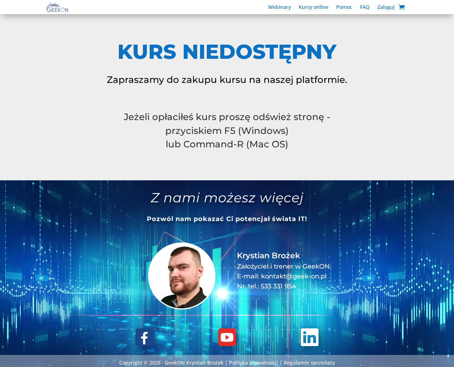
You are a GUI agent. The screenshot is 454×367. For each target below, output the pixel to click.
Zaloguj (386, 7)
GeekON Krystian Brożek (194, 362)
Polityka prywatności (253, 362)
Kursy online (313, 7)
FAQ (365, 7)
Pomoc (344, 7)
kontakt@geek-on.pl (294, 276)
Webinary (279, 7)
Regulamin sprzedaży (309, 362)
